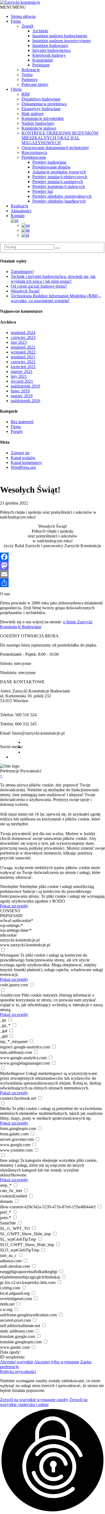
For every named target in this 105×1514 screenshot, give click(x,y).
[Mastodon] (52, 565)
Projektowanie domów (51, 167)
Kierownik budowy (49, 55)
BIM (26, 94)
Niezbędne (9, 886)
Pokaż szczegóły (14, 906)
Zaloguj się (20, 452)
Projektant (41, 65)
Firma (16, 21)
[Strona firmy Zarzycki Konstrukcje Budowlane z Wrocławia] (20, 2)
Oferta (16, 89)
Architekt (40, 31)
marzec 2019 (22, 395)
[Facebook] (52, 557)
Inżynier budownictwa (51, 50)
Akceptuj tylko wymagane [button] (56, 1362)
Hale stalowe (33, 113)
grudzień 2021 (23, 357)
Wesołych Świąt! (25, 291)
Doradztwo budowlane (41, 99)
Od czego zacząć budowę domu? (39, 286)
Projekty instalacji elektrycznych (59, 176)
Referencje (31, 70)
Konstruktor (42, 60)
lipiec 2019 (20, 391)
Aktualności (21, 210)
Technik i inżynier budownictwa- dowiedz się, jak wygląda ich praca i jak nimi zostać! (53, 279)
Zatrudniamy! (22, 271)
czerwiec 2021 (23, 361)
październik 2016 (25, 400)
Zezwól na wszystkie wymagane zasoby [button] (34, 1399)
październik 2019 (25, 386)
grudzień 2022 (23, 347)
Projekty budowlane (49, 162)
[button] (13, 7)
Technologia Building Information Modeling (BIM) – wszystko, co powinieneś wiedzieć (56, 298)
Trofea (27, 74)
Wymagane (9, 955)
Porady (17, 431)
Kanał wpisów (23, 457)
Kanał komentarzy (26, 462)
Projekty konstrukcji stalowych (58, 186)
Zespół (27, 26)
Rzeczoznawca (34, 152)
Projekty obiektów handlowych (59, 201)
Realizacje (19, 206)
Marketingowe (12, 1073)
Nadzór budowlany (38, 123)
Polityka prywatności (18, 1371)
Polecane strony (35, 84)
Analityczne (10, 995)
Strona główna (23, 16)
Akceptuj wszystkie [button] (16, 1362)
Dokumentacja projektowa (44, 104)
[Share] (52, 582)
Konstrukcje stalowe (39, 128)
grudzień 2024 (23, 332)
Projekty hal (42, 191)
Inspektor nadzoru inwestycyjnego (61, 40)
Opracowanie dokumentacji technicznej (55, 147)
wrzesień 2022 (23, 352)
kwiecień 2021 (23, 366)
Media (5, 1108)
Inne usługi (9, 1160)
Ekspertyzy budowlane (41, 108)
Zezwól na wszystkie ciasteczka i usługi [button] (44, 1402)
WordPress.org (23, 467)
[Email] (52, 574)
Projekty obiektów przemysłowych (62, 196)
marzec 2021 (22, 371)
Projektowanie (34, 157)
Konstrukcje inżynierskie (43, 118)
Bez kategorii (22, 421)
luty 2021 (19, 376)
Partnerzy (30, 79)
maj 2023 (19, 342)
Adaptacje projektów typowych (59, 172)
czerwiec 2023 (23, 337)
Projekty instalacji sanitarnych (57, 181)
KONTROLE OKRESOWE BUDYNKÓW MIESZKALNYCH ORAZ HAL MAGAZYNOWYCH (60, 138)
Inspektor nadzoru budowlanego (59, 35)
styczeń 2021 (22, 381)
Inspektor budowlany (50, 45)
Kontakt (17, 215)
